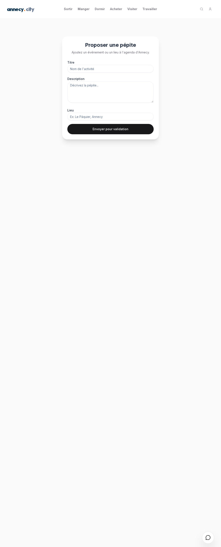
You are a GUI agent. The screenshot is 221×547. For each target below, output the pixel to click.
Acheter (116, 9)
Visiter (132, 9)
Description (76, 79)
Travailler (149, 9)
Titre (70, 62)
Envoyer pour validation (110, 129)
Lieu (70, 110)
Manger (84, 9)
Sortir (68, 9)
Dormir (100, 9)
